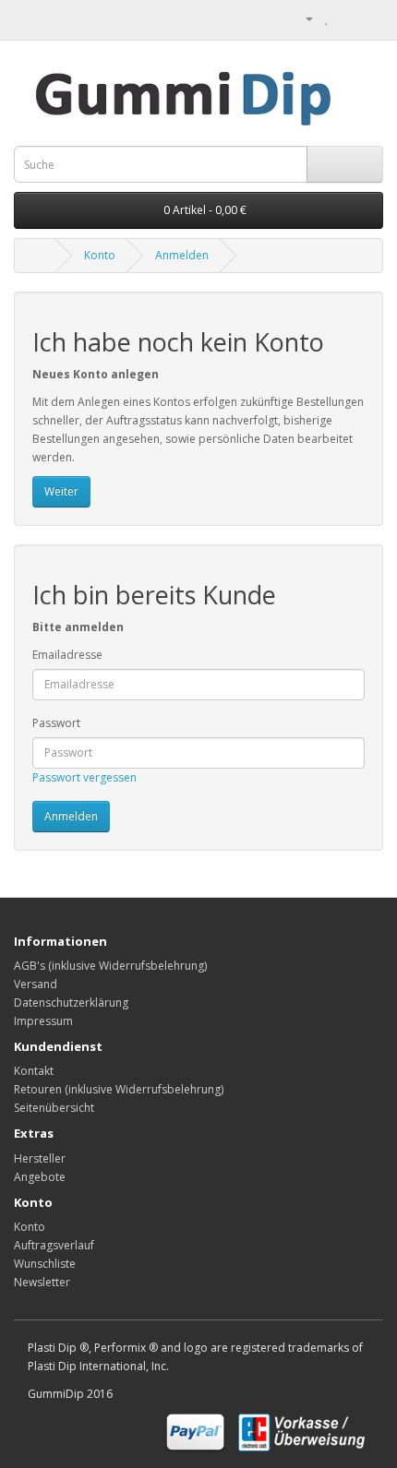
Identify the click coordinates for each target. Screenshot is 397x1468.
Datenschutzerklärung (71, 1002)
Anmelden (182, 255)
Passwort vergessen (84, 777)
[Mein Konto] (302, 18)
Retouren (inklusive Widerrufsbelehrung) (118, 1089)
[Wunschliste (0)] (327, 18)
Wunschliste (45, 1263)
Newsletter (42, 1282)
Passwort (56, 723)
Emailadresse (67, 654)
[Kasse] (369, 18)
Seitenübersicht (54, 1108)
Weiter (61, 491)
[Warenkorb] (347, 18)
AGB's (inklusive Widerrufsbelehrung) (110, 965)
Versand (35, 984)
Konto (99, 255)
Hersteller (40, 1158)
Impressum (43, 1021)
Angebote (40, 1177)
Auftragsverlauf (54, 1245)
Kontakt (34, 1071)
